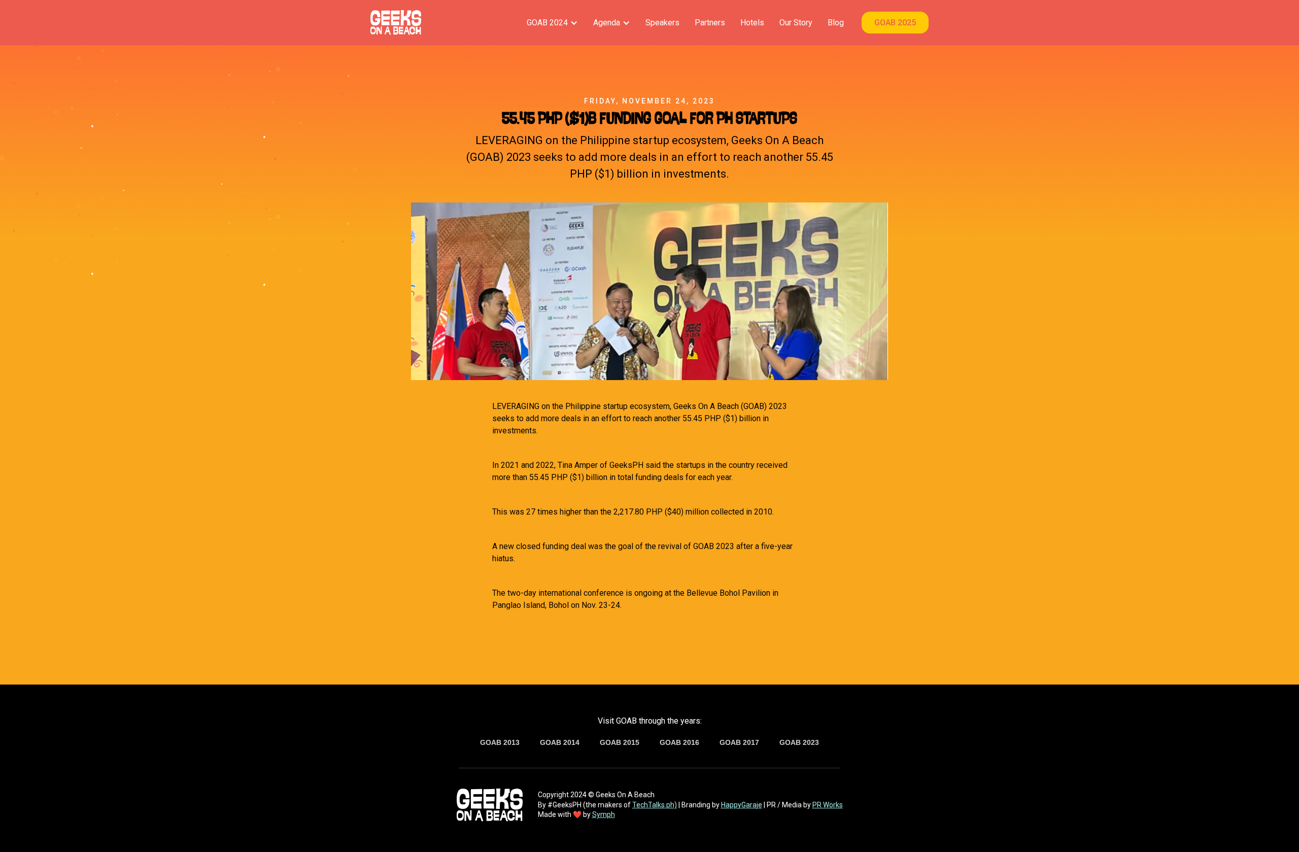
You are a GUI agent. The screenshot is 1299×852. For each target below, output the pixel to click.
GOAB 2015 (619, 742)
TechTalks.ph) (654, 805)
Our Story (795, 22)
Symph (603, 814)
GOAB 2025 (895, 22)
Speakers (662, 22)
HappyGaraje (741, 805)
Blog (836, 22)
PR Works (827, 805)
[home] (395, 22)
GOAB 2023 (799, 742)
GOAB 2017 (739, 742)
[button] (552, 22)
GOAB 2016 (679, 742)
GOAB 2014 (559, 742)
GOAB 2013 (500, 742)
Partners (710, 22)
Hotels (752, 22)
